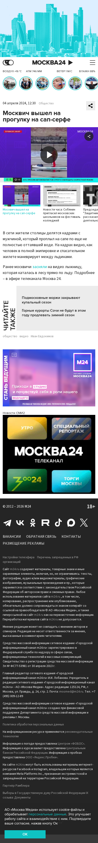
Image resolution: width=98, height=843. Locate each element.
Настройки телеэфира (18, 557)
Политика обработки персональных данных (33, 724)
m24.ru (14, 569)
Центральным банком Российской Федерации (44, 750)
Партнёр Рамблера (16, 785)
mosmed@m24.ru (71, 691)
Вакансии (12, 536)
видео (24, 336)
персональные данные (47, 814)
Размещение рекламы (23, 543)
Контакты (71, 536)
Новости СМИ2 (14, 413)
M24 (28, 506)
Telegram (7, 522)
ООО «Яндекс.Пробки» (41, 757)
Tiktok (58, 522)
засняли (39, 267)
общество (10, 336)
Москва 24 (49, 62)
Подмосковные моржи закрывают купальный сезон (51, 300)
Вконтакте (20, 522)
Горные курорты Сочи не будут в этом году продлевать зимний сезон (54, 312)
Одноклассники (32, 522)
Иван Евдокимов (42, 336)
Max (71, 522)
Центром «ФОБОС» (71, 743)
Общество (46, 103)
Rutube (45, 522)
